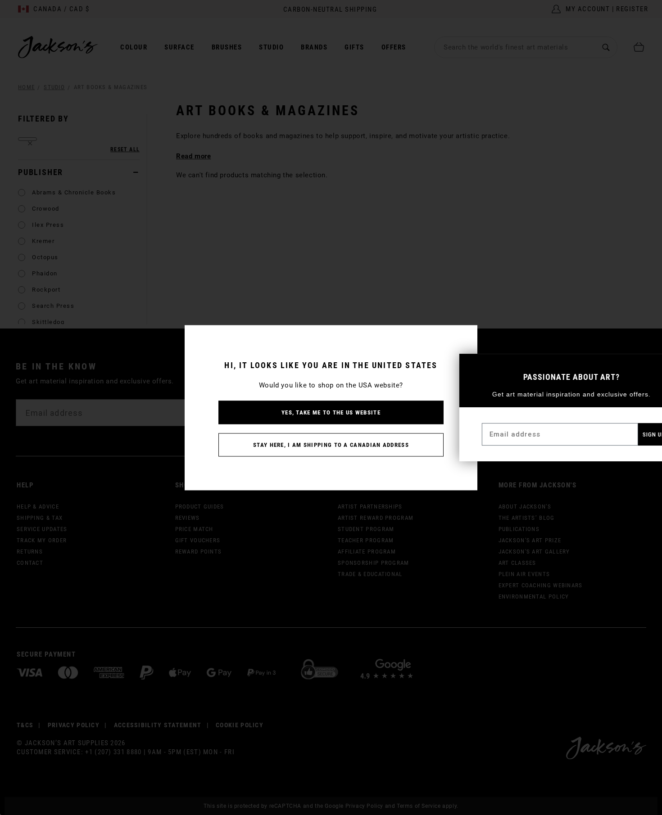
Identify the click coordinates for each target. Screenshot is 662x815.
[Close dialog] (648, 365)
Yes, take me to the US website (331, 412)
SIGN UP (630, 434)
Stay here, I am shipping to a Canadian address (331, 444)
